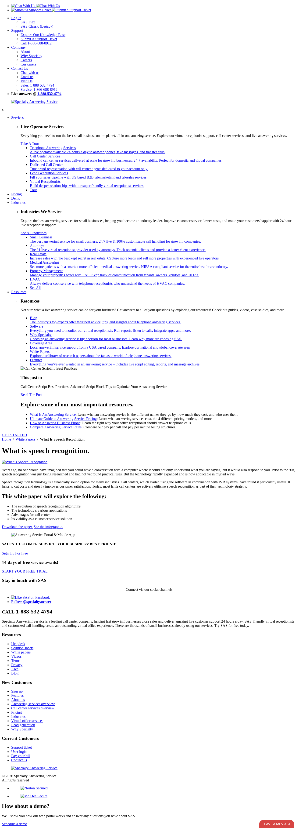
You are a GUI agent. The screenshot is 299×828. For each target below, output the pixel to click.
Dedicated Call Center (89, 167)
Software (110, 328)
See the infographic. (48, 527)
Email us (27, 77)
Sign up (17, 691)
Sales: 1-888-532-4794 (37, 85)
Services (17, 118)
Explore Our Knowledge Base (43, 35)
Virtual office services (27, 721)
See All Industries (33, 233)
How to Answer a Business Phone (55, 423)
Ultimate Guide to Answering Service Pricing (63, 419)
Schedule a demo (14, 824)
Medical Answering (129, 264)
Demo (15, 198)
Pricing (16, 194)
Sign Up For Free (15, 553)
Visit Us (26, 81)
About (25, 52)
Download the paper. (17, 527)
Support (17, 31)
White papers (21, 652)
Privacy (16, 665)
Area (14, 669)
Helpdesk (18, 644)
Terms (15, 661)
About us (18, 700)
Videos (16, 656)
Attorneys (118, 248)
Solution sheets (22, 648)
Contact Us (19, 68)
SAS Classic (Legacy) (37, 26)
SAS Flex (28, 22)
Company (18, 47)
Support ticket (21, 747)
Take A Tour (30, 144)
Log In (16, 18)
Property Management (114, 273)
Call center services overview (32, 708)
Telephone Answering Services (97, 150)
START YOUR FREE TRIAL (25, 571)
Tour (33, 190)
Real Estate (125, 256)
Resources (18, 292)
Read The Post (31, 395)
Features (115, 362)
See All (35, 288)
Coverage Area (110, 345)
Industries (18, 202)
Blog (105, 320)
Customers (28, 64)
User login (19, 752)
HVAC (107, 281)
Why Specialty (31, 56)
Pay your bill (20, 756)
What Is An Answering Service (53, 414)
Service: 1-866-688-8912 (39, 89)
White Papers (100, 354)
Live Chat (276, 824)
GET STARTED (14, 435)
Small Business (115, 239)
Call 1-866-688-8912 (36, 43)
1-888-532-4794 (49, 94)
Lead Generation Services (88, 175)
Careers (26, 60)
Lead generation (23, 725)
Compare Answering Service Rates (56, 427)
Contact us (19, 760)
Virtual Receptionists (87, 183)
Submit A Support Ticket (39, 39)
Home (6, 439)
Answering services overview (33, 704)
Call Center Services (126, 158)
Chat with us (30, 73)
